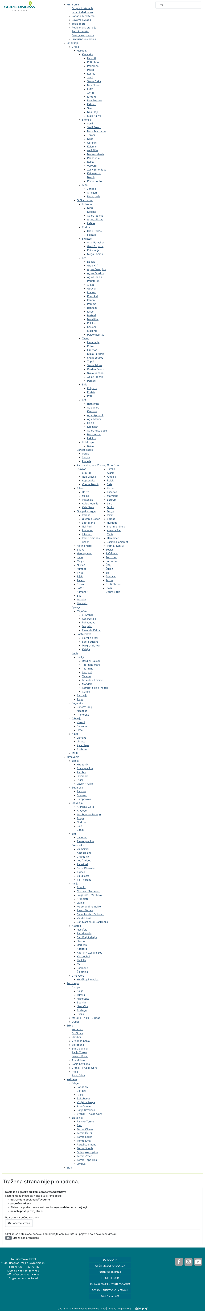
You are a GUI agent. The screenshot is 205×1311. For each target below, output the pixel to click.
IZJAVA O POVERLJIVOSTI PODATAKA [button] (110, 1284)
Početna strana (20, 1223)
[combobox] (178, 4)
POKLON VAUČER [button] (110, 1296)
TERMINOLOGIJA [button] (110, 1278)
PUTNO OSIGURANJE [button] (110, 1272)
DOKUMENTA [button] (110, 1259)
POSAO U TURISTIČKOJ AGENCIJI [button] (110, 1290)
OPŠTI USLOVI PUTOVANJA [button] (110, 1265)
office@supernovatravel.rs (23, 1274)
